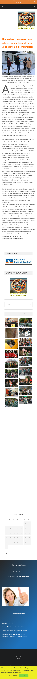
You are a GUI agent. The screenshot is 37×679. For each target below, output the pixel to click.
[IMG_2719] (25, 342)
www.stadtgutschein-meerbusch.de (16, 162)
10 (6, 533)
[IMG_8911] (25, 361)
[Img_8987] (11, 383)
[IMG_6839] (25, 371)
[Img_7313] (25, 410)
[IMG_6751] (25, 380)
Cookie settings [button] (12, 675)
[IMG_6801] (25, 322)
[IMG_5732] (11, 322)
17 (6, 537)
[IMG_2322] (25, 475)
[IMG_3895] (25, 421)
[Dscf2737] (25, 496)
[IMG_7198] (25, 400)
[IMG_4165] (25, 351)
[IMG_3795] (11, 456)
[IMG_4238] (11, 392)
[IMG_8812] (11, 466)
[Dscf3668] (11, 488)
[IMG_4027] (25, 332)
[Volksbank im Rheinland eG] (18, 264)
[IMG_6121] (25, 390)
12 (14, 533)
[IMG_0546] (25, 486)
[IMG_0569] (11, 499)
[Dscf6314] (25, 453)
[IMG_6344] (11, 477)
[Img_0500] (25, 443)
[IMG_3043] (11, 445)
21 (21, 537)
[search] (30, 304)
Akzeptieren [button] (23, 675)
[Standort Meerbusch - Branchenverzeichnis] (26, 12)
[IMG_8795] (25, 464)
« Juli (5, 553)
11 (10, 533)
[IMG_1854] (25, 432)
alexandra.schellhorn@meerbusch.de (12, 238)
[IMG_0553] (11, 373)
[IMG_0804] (11, 412)
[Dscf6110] (11, 344)
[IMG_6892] (11, 354)
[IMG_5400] (11, 423)
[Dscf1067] (11, 333)
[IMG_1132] (11, 363)
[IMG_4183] (11, 434)
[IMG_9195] (11, 402)
